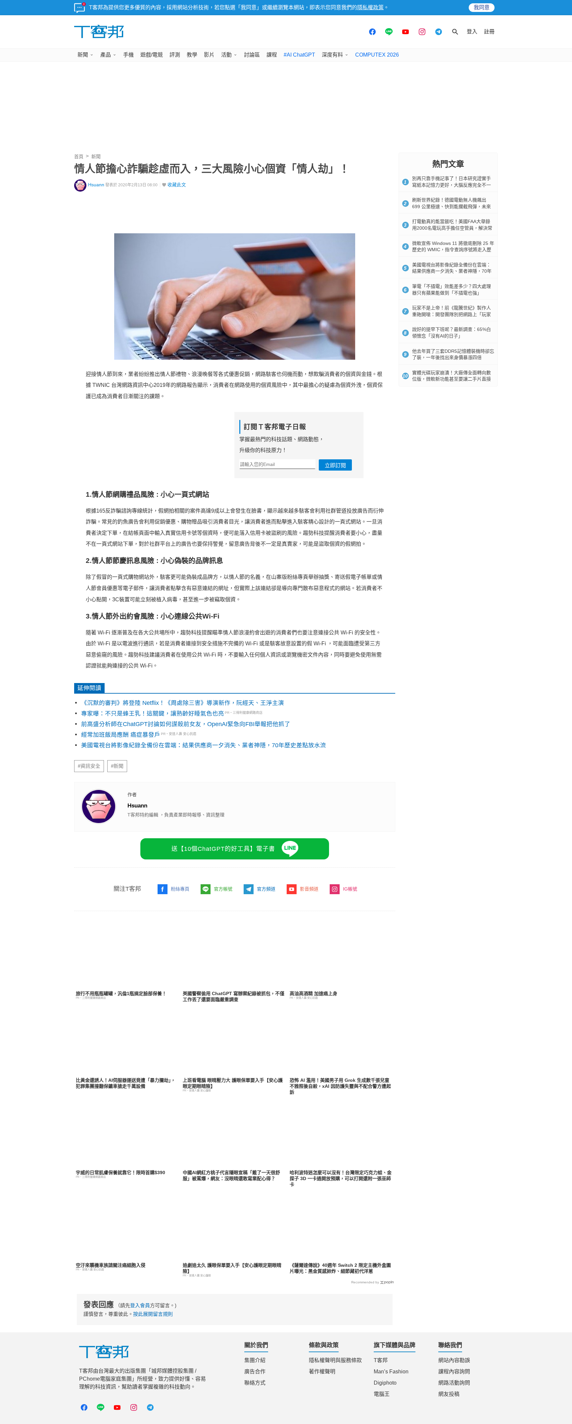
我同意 (482, 7)
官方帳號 (223, 889)
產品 (105, 55)
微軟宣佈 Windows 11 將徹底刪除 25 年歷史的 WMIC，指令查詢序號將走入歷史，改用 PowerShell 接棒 (453, 250)
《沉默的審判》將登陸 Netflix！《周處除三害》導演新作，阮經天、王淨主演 (182, 703)
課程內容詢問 (454, 1371)
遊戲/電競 (151, 55)
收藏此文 (176, 184)
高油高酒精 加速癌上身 (313, 993)
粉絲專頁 (180, 889)
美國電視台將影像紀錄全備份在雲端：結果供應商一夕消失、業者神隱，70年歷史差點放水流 (203, 745)
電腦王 (382, 1394)
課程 (271, 55)
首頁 (78, 156)
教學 (192, 55)
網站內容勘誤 (454, 1360)
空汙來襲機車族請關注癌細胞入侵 (110, 1265)
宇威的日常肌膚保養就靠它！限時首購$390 (120, 1172)
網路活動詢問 (454, 1383)
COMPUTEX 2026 (377, 55)
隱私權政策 (370, 7)
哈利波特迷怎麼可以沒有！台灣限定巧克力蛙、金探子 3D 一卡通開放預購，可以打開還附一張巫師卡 (341, 1178)
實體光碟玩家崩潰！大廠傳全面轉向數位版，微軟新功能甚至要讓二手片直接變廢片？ (451, 379)
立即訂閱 (335, 465)
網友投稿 (448, 1394)
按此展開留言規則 (153, 1314)
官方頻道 (266, 889)
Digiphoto (385, 1383)
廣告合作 (254, 1371)
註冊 (489, 31)
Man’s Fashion (391, 1371)
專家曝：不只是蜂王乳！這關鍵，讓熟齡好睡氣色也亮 (152, 713)
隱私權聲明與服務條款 (335, 1360)
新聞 (82, 55)
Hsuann (96, 184)
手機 (128, 55)
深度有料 (332, 55)
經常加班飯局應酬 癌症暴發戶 (120, 734)
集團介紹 (254, 1360)
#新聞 (117, 766)
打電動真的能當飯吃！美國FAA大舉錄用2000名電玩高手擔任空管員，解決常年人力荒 (452, 228)
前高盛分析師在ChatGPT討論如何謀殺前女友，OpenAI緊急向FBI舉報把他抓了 (185, 724)
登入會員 (140, 1305)
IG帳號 (350, 889)
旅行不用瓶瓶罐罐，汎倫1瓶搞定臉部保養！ (121, 993)
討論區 (252, 55)
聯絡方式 (254, 1383)
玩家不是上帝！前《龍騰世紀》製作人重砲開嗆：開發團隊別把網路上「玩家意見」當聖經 (451, 314)
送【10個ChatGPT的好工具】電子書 (223, 849)
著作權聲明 (322, 1371)
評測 (174, 55)
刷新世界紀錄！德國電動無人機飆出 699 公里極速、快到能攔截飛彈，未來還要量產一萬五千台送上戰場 (451, 206)
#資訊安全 (89, 766)
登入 (472, 31)
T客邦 (381, 1360)
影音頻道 (309, 889)
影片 (209, 55)
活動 (226, 55)
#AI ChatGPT (299, 55)
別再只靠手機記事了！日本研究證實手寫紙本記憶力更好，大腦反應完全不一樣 (451, 185)
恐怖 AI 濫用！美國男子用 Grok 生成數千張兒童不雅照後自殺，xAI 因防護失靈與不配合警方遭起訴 (340, 1086)
